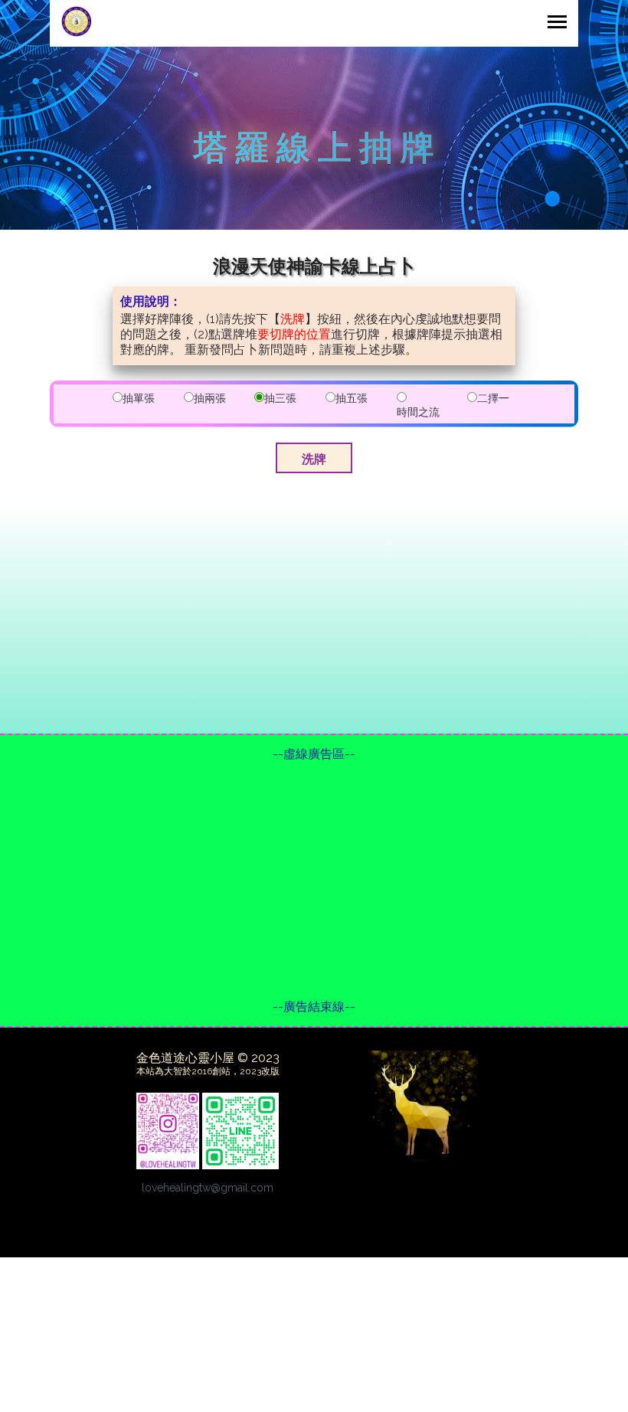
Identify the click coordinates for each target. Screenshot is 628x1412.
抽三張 (280, 398)
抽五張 (351, 398)
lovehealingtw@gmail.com (207, 1188)
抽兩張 (210, 398)
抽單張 (139, 398)
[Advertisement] (314, 880)
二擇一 (493, 398)
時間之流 (418, 412)
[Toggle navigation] (557, 23)
